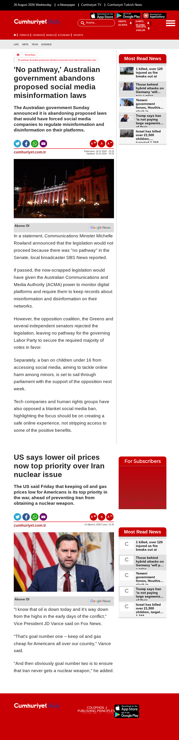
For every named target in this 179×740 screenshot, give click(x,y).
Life (16, 44)
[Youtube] (163, 51)
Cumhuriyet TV (91, 5)
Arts (25, 44)
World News (30, 55)
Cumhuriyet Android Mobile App (128, 16)
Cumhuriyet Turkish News (124, 5)
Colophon (95, 707)
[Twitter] (163, 44)
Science (46, 44)
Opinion (38, 35)
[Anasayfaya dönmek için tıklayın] (38, 22)
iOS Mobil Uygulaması (126, 708)
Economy (64, 35)
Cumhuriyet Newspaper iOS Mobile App (102, 16)
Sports (78, 35)
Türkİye (24, 35)
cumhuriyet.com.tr (30, 152)
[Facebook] (155, 44)
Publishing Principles (96, 711)
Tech (35, 44)
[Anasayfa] (38, 706)
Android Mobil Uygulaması (126, 714)
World (50, 35)
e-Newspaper (66, 5)
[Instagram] (155, 51)
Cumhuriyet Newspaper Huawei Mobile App (154, 16)
